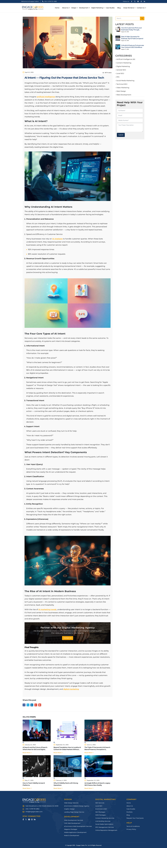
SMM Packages (100, 815)
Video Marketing (122, 88)
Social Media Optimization (104, 824)
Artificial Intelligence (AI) (125, 59)
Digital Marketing (123, 66)
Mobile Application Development (75, 832)
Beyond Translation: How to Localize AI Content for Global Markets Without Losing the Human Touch (67, 748)
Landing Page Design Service (74, 812)
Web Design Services (71, 803)
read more (27, 752)
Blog (119, 8)
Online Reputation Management (106, 830)
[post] (117, 29)
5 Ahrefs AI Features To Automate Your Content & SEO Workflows (132, 46)
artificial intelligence (46, 97)
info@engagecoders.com (34, 812)
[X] (134, 1)
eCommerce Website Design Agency (76, 806)
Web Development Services (73, 820)
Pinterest (29, 819)
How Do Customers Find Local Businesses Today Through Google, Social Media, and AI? (131, 29)
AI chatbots (57, 239)
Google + (35, 705)
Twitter (28, 705)
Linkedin (35, 819)
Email (39, 705)
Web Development (123, 95)
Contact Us (140, 8)
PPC (118, 77)
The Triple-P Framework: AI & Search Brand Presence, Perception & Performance (97, 748)
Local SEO (120, 73)
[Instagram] (141, 1)
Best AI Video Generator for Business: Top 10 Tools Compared (132, 37)
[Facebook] (131, 1)
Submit (120, 135)
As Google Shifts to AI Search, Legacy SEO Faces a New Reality (97, 784)
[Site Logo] (32, 8)
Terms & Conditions (133, 826)
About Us (65, 8)
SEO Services (99, 803)
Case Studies (110, 8)
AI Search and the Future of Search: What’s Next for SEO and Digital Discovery (35, 748)
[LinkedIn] (144, 1)
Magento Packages (70, 829)
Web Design (121, 91)
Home (57, 8)
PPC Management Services (104, 827)
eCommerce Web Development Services (78, 826)
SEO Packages (100, 812)
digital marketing (71, 689)
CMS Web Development (72, 823)
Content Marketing (123, 63)
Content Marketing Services (104, 818)
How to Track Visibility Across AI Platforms (34, 784)
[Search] (142, 18)
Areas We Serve (128, 8)
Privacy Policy (131, 829)
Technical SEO (121, 84)
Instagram (32, 819)
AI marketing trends (47, 609)
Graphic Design (69, 809)
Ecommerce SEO (101, 809)
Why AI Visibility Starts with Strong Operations (66, 784)
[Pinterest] (138, 1)
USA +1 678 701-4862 (50, 1)
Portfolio (129, 812)
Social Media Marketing (125, 80)
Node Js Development (71, 835)
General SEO (121, 70)
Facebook (24, 705)
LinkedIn (31, 705)
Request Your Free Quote (135, 818)
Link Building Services (102, 821)
